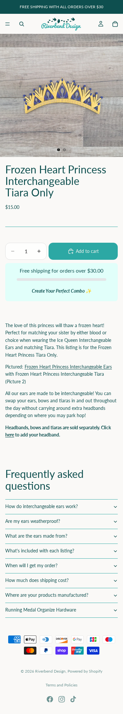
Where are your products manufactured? (46, 595)
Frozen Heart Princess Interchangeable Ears (68, 366)
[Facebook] (50, 699)
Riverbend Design (50, 671)
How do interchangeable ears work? (41, 506)
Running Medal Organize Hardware (40, 610)
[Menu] (7, 24)
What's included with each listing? (39, 550)
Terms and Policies (61, 684)
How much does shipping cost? (37, 580)
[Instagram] (62, 699)
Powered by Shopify (85, 671)
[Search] (21, 24)
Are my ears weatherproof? (32, 521)
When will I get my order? (31, 565)
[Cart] (115, 24)
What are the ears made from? (36, 536)
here (9, 434)
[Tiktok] (73, 699)
